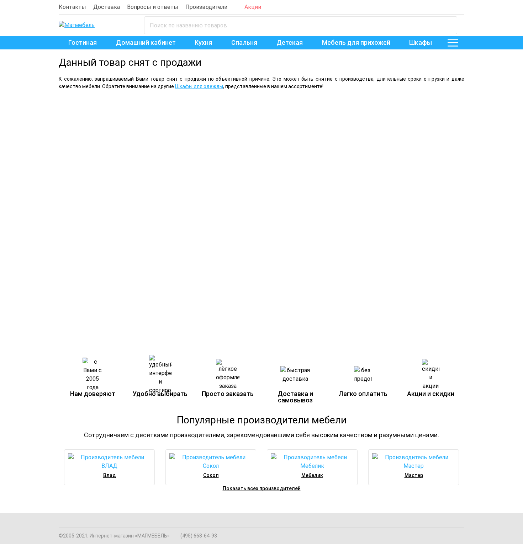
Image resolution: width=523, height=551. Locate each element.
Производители (206, 7)
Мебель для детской (96, 249)
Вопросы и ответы (152, 7)
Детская (289, 42)
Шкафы (420, 42)
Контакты (72, 7)
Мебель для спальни (115, 113)
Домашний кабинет (146, 42)
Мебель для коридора (308, 249)
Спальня (244, 42)
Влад (109, 475)
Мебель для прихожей (356, 42)
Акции (252, 7)
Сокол (211, 475)
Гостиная (82, 42)
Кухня (203, 42)
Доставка (106, 7)
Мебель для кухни (195, 249)
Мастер (414, 475)
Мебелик (312, 475)
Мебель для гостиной (360, 113)
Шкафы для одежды (199, 86)
